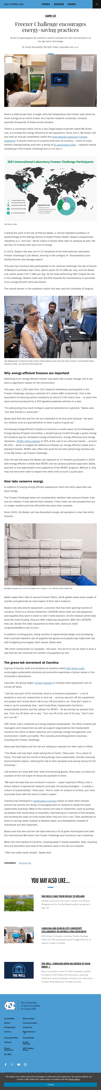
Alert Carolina (28, 1018)
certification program (45, 800)
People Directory (26, 1043)
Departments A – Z (29, 1032)
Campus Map (9, 1027)
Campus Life (25, 862)
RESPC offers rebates (28, 441)
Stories (46, 4)
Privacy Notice (74, 1079)
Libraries (7, 1042)
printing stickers (43, 682)
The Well (7, 1054)
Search (72, 4)
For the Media (28, 1038)
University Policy (11, 1038)
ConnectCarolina (30, 1023)
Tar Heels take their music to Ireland (63, 896)
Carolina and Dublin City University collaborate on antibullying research (63, 930)
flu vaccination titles (65, 144)
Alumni (7, 1023)
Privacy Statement (8, 1049)
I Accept (50, 1085)
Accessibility (9, 1018)
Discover (59, 4)
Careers (7, 1032)
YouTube (18, 1064)
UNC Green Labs (75, 668)
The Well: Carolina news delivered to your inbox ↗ (65, 965)
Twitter (12, 1064)
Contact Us (27, 1027)
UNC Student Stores (28, 1049)
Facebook (5, 1064)
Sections (97, 4)
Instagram (25, 1064)
